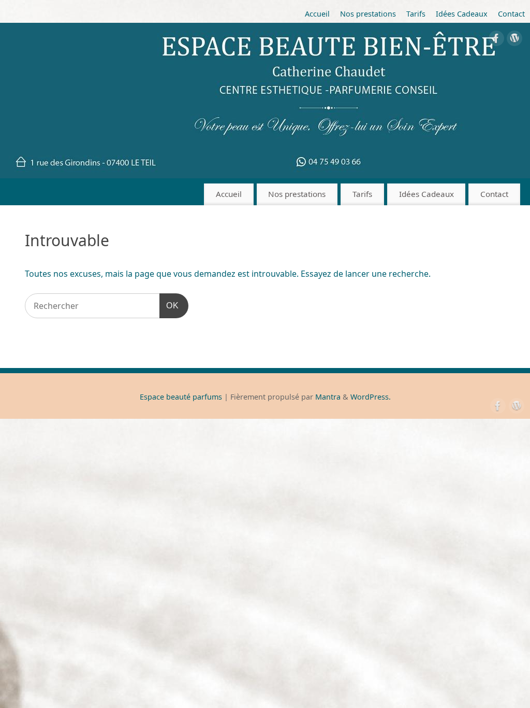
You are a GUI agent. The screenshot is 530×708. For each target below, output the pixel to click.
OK (169, 305)
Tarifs (415, 14)
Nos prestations (368, 14)
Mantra (328, 397)
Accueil (317, 14)
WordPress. (370, 397)
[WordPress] (514, 40)
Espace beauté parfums (181, 397)
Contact (511, 14)
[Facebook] (496, 40)
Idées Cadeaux (462, 14)
